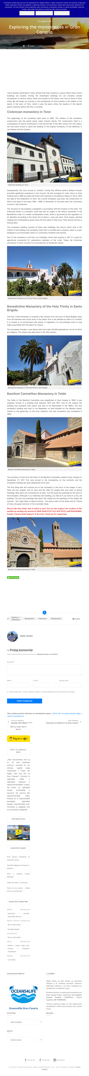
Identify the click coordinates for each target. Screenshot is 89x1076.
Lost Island (11, 960)
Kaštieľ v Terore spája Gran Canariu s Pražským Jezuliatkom (18, 948)
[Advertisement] (45, 76)
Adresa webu (63, 680)
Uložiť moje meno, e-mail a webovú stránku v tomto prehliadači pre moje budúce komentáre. (42, 692)
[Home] (24, 46)
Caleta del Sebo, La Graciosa (17, 882)
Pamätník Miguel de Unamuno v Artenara (18, 866)
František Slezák (13, 929)
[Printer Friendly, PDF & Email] (13, 577)
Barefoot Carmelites (16, 619)
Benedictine (29, 618)
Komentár (11, 662)
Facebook (31, 1060)
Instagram (61, 1060)
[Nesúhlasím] (86, 9)
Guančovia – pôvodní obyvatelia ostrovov (18, 914)
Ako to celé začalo (14, 925)
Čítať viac (61, 13)
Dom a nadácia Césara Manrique (18, 875)
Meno (9, 680)
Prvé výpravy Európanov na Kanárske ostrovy (18, 858)
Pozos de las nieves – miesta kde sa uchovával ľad (18, 889)
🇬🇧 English (76, 619)
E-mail (36, 680)
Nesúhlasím (44, 13)
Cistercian (42, 618)
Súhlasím (27, 13)
